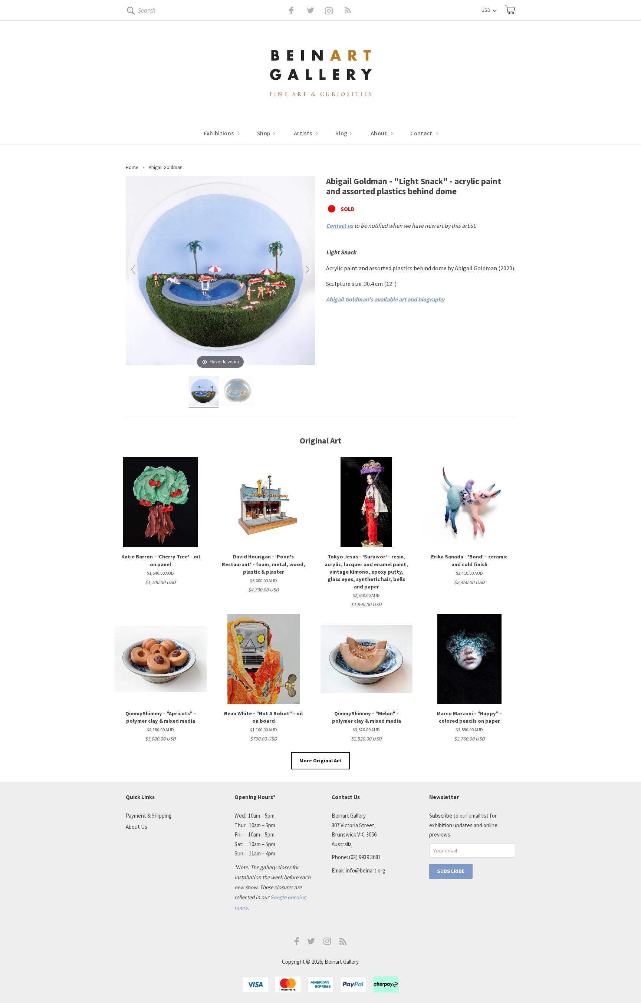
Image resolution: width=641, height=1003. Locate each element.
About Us (136, 826)
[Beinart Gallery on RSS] (334, 10)
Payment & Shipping (149, 815)
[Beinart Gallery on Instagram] (327, 942)
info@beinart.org (365, 870)
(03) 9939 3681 (365, 857)
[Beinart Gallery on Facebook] (286, 10)
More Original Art (320, 760)
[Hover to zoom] (220, 272)
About (380, 133)
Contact (422, 133)
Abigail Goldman (166, 167)
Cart (510, 10)
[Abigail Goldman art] (203, 392)
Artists (304, 133)
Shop (264, 133)
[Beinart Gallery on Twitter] (296, 10)
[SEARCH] (130, 12)
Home (132, 167)
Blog (342, 133)
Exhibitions (220, 133)
